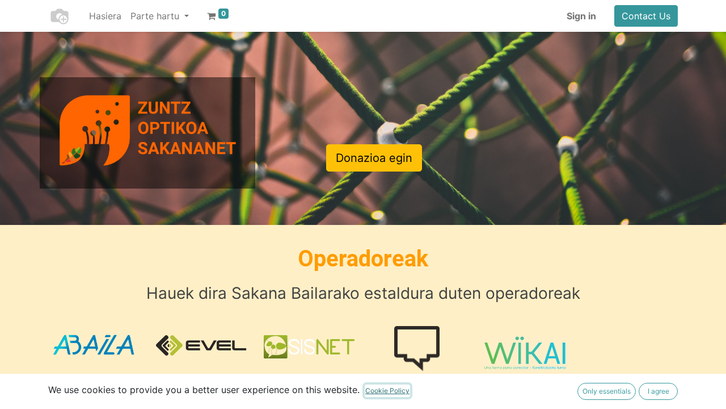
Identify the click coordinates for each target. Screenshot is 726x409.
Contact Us (646, 16)
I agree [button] (658, 391)
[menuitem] (105, 16)
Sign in (581, 16)
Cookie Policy (387, 390)
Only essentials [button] (607, 391)
